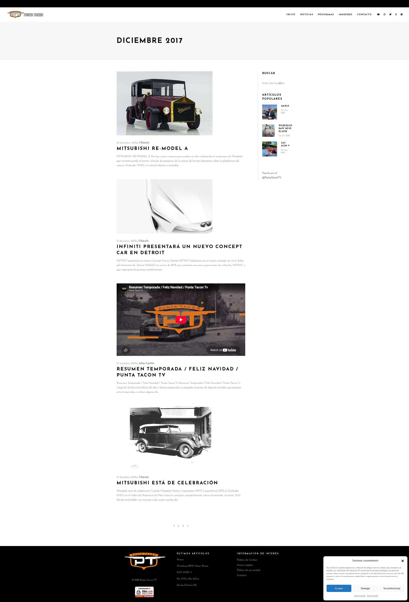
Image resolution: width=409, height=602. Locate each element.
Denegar (365, 588)
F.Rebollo (144, 143)
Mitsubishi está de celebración (167, 483)
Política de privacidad (248, 570)
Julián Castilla (146, 363)
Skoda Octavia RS (187, 585)
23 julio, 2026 (284, 136)
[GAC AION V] (269, 149)
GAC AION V (184, 572)
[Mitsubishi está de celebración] (164, 438)
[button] (402, 560)
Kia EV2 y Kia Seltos (188, 579)
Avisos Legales (359, 596)
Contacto (242, 575)
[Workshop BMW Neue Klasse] (268, 130)
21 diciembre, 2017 (126, 241)
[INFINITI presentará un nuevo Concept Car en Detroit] (164, 206)
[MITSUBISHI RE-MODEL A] (164, 103)
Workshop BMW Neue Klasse (285, 128)
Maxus (285, 106)
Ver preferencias (391, 588)
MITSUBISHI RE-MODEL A (152, 148)
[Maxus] (269, 112)
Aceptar (339, 588)
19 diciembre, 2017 (126, 477)
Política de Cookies (247, 560)
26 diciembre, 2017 (126, 143)
